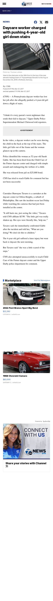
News (6, 21)
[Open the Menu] (4, 4)
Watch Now (46, 4)
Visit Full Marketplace (42, 280)
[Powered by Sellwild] (46, 421)
